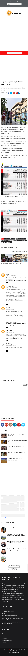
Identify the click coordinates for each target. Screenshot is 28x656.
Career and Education (8, 87)
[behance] (19, 654)
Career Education (17, 87)
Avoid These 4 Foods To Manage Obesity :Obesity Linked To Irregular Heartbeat (16, 549)
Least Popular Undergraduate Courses (16, 556)
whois (3, 613)
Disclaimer (4, 638)
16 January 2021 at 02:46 (11, 345)
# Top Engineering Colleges (17, 240)
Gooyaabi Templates (14, 652)
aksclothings (9, 344)
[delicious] (23, 654)
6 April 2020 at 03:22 (10, 309)
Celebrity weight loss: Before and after (16, 527)
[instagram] (17, 1)
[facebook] (7, 1)
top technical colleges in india (15, 338)
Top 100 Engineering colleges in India (14, 311)
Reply (7, 282)
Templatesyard (14, 650)
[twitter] (9, 1)
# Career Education (20, 238)
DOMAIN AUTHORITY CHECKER (9, 615)
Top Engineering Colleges (11, 88)
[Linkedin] (19, 1)
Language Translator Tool (8, 611)
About (3, 634)
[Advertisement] (14, 35)
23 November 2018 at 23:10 (12, 287)
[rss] (15, 1)
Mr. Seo (8, 307)
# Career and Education (10, 238)
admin (7, 274)
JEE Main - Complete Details (20, 280)
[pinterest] (13, 1)
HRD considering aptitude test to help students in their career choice (15, 542)
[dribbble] (15, 654)
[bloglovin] (13, 654)
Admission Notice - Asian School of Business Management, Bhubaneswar (16, 535)
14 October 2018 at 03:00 (11, 275)
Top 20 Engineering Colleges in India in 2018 (11, 263)
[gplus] (11, 1)
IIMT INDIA (9, 330)
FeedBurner (17, 569)
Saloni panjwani (10, 286)
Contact (4, 642)
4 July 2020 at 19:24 (10, 332)
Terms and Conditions (7, 640)
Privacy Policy (5, 636)
